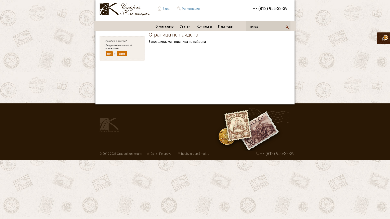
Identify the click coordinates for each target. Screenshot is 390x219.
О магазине (164, 26)
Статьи (185, 26)
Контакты (204, 26)
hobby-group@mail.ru (195, 153)
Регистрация (191, 9)
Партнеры (226, 26)
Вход (166, 9)
